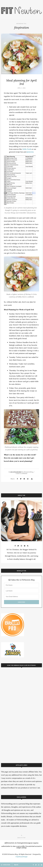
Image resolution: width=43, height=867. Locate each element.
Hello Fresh (26, 149)
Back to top (21, 837)
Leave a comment (21, 473)
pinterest (30, 152)
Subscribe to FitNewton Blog (23, 580)
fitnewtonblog (28, 472)
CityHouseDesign (21, 857)
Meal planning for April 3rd (21, 82)
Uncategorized (15, 472)
